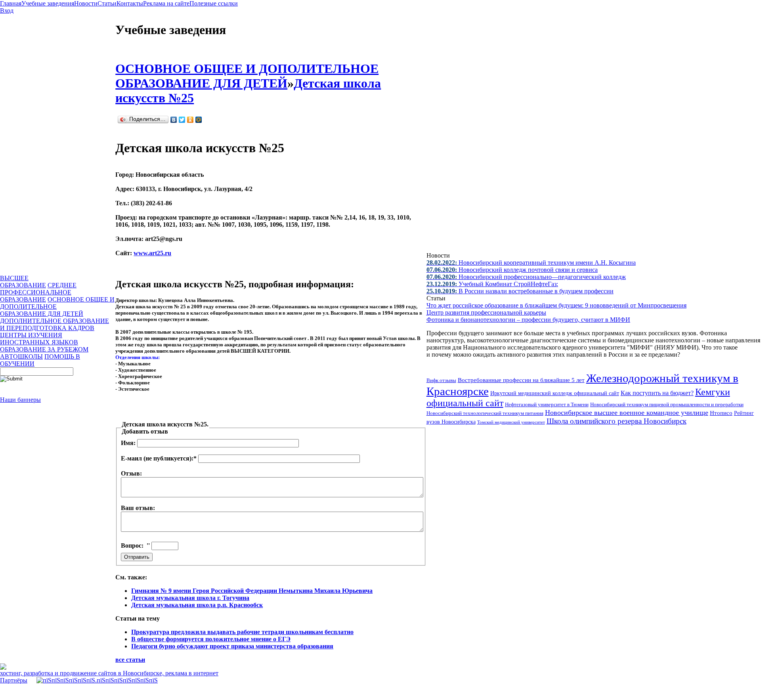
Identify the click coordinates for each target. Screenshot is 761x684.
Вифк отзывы (441, 380)
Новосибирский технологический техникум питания (484, 413)
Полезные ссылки (213, 3)
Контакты (130, 3)
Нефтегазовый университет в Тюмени (547, 404)
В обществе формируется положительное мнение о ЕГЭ (211, 639)
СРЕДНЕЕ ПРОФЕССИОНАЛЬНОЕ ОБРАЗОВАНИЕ (38, 292)
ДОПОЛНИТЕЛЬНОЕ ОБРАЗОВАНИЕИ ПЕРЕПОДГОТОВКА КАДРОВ (54, 324)
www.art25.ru (152, 253)
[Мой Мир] (199, 120)
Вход (6, 10)
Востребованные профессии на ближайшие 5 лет (521, 379)
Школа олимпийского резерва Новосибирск (616, 421)
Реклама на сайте (166, 3)
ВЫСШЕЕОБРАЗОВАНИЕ (23, 282)
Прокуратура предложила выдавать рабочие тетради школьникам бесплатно (242, 632)
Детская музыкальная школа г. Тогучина (190, 597)
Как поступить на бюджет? (657, 393)
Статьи (107, 3)
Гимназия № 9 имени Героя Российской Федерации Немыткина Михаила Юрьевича (252, 590)
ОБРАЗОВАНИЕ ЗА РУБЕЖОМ (44, 349)
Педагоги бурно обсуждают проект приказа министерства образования (232, 646)
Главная (10, 3)
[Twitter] (182, 120)
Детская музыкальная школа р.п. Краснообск (197, 605)
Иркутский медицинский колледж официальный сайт (554, 393)
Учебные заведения (47, 3)
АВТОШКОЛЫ (21, 356)
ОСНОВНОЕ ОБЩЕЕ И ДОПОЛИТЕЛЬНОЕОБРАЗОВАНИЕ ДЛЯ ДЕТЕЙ (247, 75)
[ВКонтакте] (174, 120)
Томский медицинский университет (511, 422)
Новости (86, 3)
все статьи (130, 659)
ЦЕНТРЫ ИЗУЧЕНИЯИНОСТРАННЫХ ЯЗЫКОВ (39, 339)
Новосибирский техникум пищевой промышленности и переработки (667, 404)
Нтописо (721, 413)
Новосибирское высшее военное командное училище (626, 413)
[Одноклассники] (190, 120)
